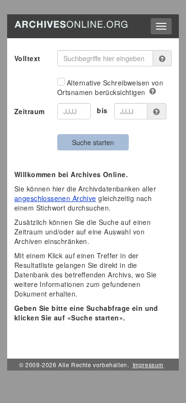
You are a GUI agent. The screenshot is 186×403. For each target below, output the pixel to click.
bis (102, 110)
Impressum (148, 365)
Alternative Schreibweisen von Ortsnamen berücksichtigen (110, 87)
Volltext (27, 58)
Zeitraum (29, 111)
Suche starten (93, 142)
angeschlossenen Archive (55, 198)
